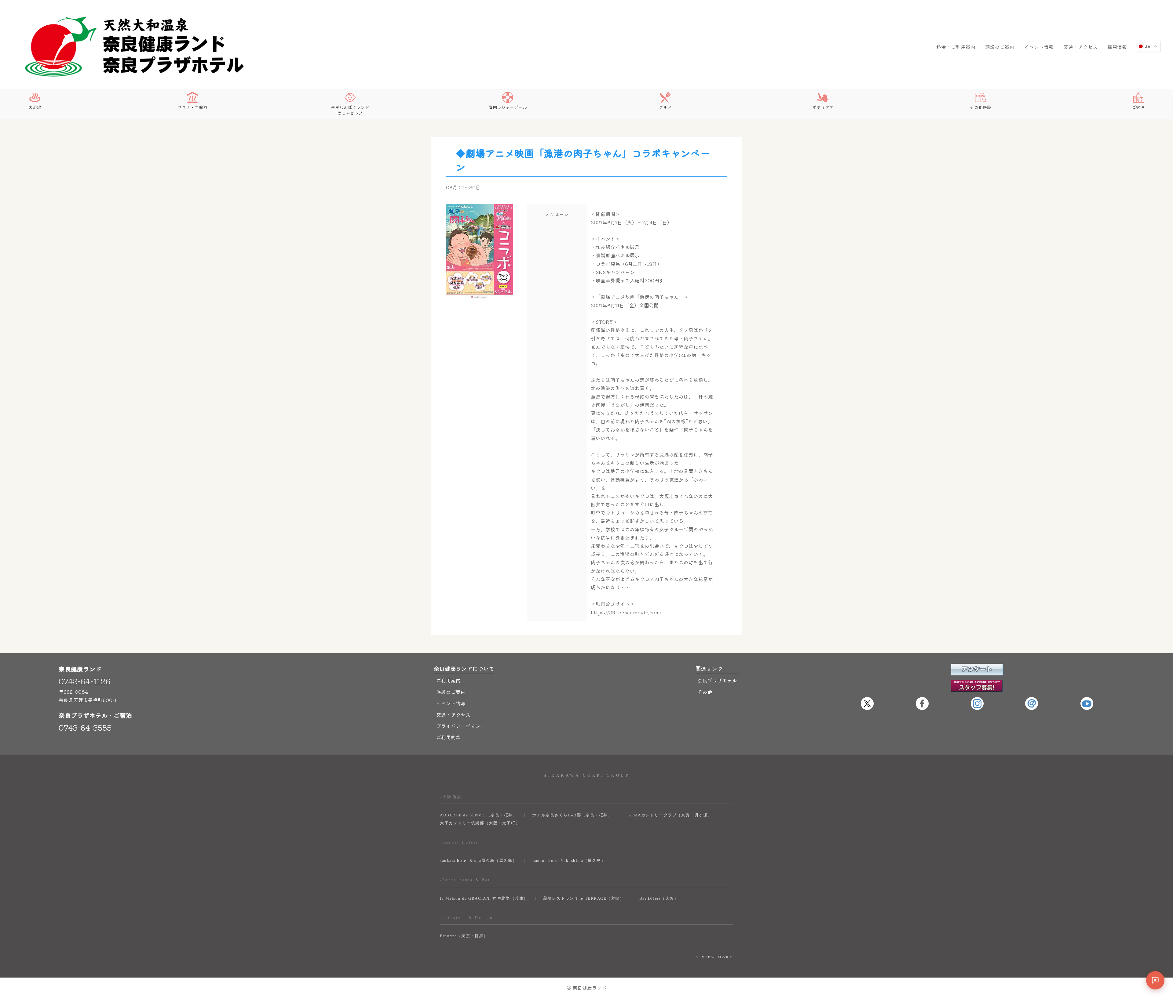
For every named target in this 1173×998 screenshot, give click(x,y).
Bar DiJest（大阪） (659, 898)
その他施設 (980, 107)
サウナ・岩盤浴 (192, 107)
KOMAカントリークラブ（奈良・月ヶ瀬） (669, 815)
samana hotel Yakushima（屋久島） (568, 860)
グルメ (665, 107)
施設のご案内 (999, 46)
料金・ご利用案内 (955, 46)
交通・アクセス (1080, 46)
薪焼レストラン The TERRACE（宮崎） (583, 898)
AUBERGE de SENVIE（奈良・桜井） (478, 815)
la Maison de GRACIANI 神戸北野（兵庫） (484, 898)
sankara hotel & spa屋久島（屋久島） (478, 860)
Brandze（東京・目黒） (464, 936)
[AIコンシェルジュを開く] (1155, 980)
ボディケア (823, 107)
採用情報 (1117, 46)
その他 (705, 692)
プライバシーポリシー (460, 725)
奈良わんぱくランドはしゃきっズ (350, 109)
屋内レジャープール (507, 107)
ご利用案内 (448, 680)
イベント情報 (1039, 46)
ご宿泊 (1138, 107)
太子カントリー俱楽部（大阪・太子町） (480, 823)
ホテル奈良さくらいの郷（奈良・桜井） (572, 815)
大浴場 (34, 107)
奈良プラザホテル (717, 680)
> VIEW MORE (714, 957)
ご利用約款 (448, 737)
